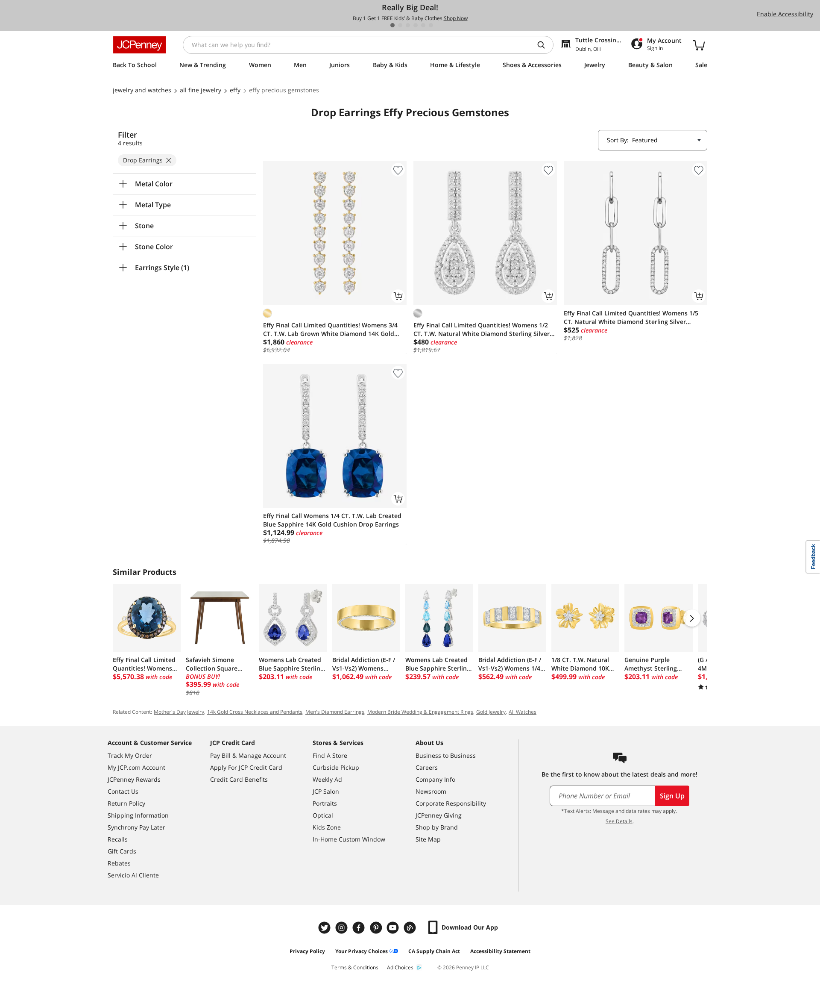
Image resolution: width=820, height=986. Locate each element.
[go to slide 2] (400, 25)
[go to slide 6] (431, 25)
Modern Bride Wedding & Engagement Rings (420, 711)
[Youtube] (393, 927)
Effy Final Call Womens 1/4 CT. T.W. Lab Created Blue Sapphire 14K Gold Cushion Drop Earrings (332, 520)
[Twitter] (325, 927)
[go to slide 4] (415, 25)
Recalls (118, 839)
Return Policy (126, 803)
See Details (619, 821)
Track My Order (130, 755)
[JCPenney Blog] (410, 927)
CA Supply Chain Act (434, 951)
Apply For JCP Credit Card (246, 767)
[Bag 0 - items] (698, 44)
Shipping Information (138, 815)
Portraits (325, 803)
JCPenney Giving (439, 815)
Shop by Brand (437, 827)
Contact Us (123, 791)
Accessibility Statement (500, 951)
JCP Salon (326, 791)
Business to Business (446, 755)
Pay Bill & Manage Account (248, 755)
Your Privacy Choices (361, 951)
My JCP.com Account (136, 767)
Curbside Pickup (336, 767)
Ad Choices (400, 967)
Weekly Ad (327, 779)
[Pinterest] (376, 927)
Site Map (428, 839)
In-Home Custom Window (349, 839)
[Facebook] (359, 927)
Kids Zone (327, 827)
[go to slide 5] (423, 25)
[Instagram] (342, 927)
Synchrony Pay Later (136, 827)
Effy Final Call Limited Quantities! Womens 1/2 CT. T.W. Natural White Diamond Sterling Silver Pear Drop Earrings (481, 329)
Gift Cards (122, 851)
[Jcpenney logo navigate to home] (139, 44)
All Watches (522, 711)
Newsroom (431, 791)
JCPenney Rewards (134, 779)
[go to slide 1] (392, 25)
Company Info (435, 779)
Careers (427, 767)
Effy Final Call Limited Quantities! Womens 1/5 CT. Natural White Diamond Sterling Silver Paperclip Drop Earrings (631, 317)
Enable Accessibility (785, 14)
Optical (323, 815)
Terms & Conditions (354, 967)
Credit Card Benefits (239, 779)
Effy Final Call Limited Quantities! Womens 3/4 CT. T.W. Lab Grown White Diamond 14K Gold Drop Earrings (330, 329)
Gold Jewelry (491, 711)
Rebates (119, 863)
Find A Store (330, 755)
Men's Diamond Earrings (334, 711)
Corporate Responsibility (451, 803)
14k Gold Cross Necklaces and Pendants (254, 711)
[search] (544, 44)
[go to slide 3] (408, 25)
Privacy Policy (307, 951)
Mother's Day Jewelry (179, 711)
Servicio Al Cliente (133, 875)
